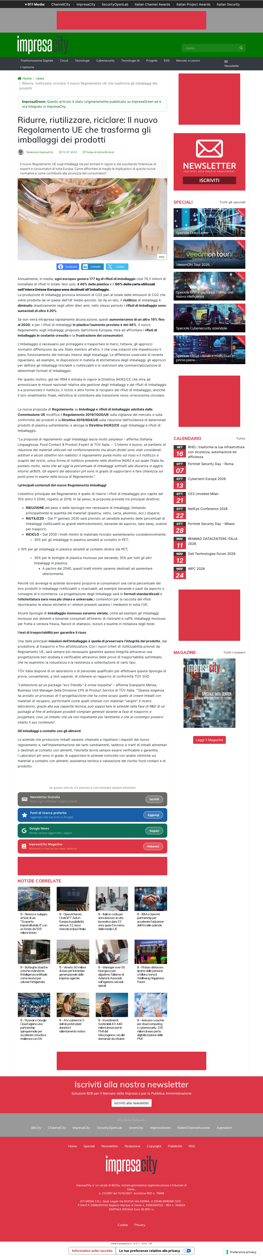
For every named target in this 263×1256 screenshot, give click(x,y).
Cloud (64, 60)
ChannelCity (60, 4)
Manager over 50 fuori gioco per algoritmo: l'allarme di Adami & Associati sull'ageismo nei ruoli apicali (111, 976)
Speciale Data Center (192, 232)
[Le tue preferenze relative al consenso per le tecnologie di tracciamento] (241, 1252)
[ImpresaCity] (42, 44)
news (40, 78)
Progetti (151, 60)
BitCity (36, 1128)
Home (26, 78)
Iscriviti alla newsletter (131, 1103)
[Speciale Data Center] (209, 222)
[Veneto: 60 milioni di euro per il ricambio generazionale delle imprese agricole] (73, 951)
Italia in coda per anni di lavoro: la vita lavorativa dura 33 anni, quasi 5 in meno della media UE (111, 921)
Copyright (154, 1146)
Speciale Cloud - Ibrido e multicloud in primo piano (205, 357)
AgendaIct (224, 1128)
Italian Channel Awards (152, 4)
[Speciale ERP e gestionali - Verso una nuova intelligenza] (209, 286)
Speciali (89, 1146)
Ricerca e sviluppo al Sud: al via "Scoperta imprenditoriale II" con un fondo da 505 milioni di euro (33, 923)
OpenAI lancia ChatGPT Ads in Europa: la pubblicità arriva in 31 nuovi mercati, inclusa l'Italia (72, 921)
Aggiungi (153, 815)
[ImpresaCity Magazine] (209, 693)
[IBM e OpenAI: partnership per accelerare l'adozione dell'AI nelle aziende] (151, 898)
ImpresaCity (86, 4)
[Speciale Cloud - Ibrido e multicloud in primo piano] (209, 349)
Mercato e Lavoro (188, 60)
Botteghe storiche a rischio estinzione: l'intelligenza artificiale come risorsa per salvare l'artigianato (34, 974)
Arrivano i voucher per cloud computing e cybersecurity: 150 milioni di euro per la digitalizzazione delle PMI (150, 1029)
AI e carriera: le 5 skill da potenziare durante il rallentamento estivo (72, 1025)
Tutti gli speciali (232, 202)
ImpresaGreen (160, 1128)
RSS (192, 1146)
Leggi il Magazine (209, 740)
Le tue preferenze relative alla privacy (149, 1251)
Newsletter (232, 66)
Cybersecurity (105, 60)
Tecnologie (82, 60)
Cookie (123, 1225)
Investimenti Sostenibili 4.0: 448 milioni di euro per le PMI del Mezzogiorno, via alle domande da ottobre (111, 1029)
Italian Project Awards (193, 4)
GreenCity (136, 1128)
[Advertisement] (131, 1061)
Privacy (139, 1225)
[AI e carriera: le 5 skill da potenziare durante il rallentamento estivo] (73, 1004)
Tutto (240, 438)
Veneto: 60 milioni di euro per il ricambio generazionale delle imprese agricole (72, 972)
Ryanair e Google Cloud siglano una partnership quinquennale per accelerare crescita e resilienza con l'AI (33, 1029)
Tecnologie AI (130, 60)
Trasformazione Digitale (36, 60)
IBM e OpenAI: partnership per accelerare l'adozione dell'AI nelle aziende (150, 919)
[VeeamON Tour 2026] (209, 254)
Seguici (154, 830)
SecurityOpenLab (115, 4)
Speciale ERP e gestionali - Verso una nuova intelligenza (204, 294)
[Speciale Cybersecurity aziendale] (209, 318)
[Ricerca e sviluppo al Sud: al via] (34, 898)
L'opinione (27, 67)
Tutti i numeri (234, 652)
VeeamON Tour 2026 (193, 264)
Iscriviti (154, 799)
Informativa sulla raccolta (92, 1251)
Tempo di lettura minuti (99, 152)
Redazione (132, 1146)
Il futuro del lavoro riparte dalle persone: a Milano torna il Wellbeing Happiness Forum (150, 974)
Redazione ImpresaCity (39, 152)
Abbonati (153, 846)
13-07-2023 (69, 152)
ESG (167, 60)
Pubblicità (175, 1146)
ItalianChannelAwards (193, 1128)
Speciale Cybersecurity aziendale (201, 328)
